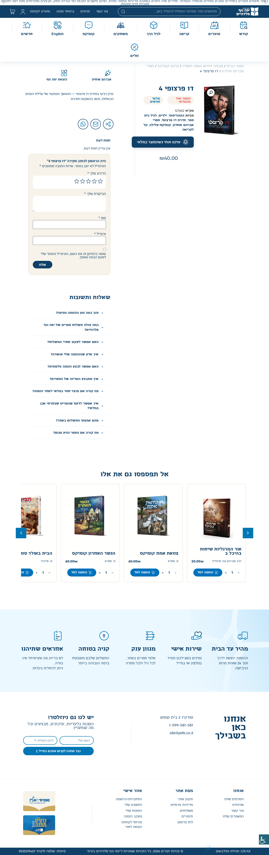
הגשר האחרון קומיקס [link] (93, 553)
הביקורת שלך (95, 193)
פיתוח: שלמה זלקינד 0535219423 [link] (42, 851)
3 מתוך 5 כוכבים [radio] (88, 181)
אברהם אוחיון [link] (101, 79)
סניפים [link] (85, 11)
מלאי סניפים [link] (155, 100)
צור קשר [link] (102, 11)
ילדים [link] (163, 115)
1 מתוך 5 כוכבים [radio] (100, 181)
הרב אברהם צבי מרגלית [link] (226, 561)
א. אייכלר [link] (46, 561)
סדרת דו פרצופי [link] (174, 120)
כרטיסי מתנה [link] (65, 11)
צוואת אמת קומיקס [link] (159, 553)
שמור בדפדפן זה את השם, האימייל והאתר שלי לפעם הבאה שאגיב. (73, 255)
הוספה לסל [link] (205, 572)
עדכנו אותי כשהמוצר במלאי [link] (159, 142)
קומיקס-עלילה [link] (160, 125)
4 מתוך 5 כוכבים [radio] (82, 181)
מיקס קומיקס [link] (168, 66)
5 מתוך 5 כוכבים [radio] (76, 181)
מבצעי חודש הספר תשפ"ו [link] (202, 66)
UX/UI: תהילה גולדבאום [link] (233, 851)
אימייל (100, 233)
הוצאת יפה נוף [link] (56, 79)
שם (102, 217)
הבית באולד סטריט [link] (32, 553)
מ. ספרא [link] (173, 561)
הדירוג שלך (96, 173)
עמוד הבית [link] (235, 66)
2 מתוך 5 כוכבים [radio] (94, 181)
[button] (265, 2)
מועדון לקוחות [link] (40, 11)
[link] (264, 839)
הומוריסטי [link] (176, 115)
